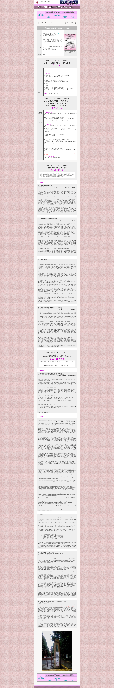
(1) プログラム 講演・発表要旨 (41, 14)
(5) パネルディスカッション (73, 16)
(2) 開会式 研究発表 (49, 16)
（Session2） (47, 24)
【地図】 (58, 33)
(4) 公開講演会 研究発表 (65, 16)
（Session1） (41, 24)
